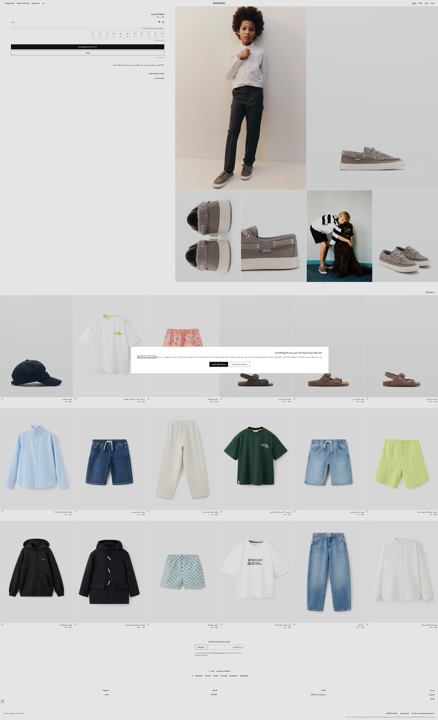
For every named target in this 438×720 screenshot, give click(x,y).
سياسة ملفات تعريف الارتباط (146, 357)
